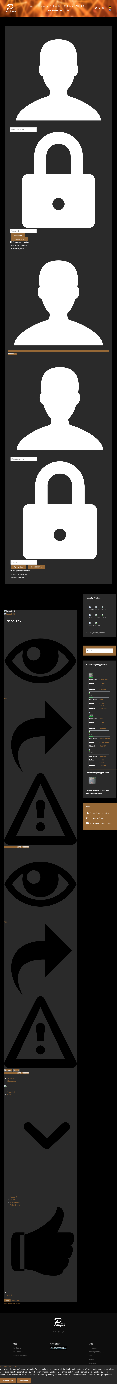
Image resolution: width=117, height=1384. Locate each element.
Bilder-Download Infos (99, 813)
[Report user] (40, 844)
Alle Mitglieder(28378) (95, 632)
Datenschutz (93, 1359)
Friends (11, 1092)
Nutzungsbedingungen (97, 1352)
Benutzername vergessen (19, 245)
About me (15, 1300)
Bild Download (17, 1352)
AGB (90, 1356)
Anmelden (18, 236)
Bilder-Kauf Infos (97, 818)
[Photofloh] (58, 1322)
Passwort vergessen (17, 249)
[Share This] (40, 771)
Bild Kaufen (16, 1348)
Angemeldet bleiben (21, 242)
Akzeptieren (8, 1381)
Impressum (93, 1348)
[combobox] (99, 650)
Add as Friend (10, 847)
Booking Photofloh (19, 1356)
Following (15, 1205)
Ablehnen (24, 1381)
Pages (13, 1197)
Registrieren (19, 239)
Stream (7, 1300)
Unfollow (11, 1078)
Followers (15, 1202)
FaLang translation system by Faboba (12, 1303)
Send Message (23, 847)
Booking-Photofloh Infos (100, 823)
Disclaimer (92, 1363)
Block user (11, 1081)
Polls (12, 1200)
